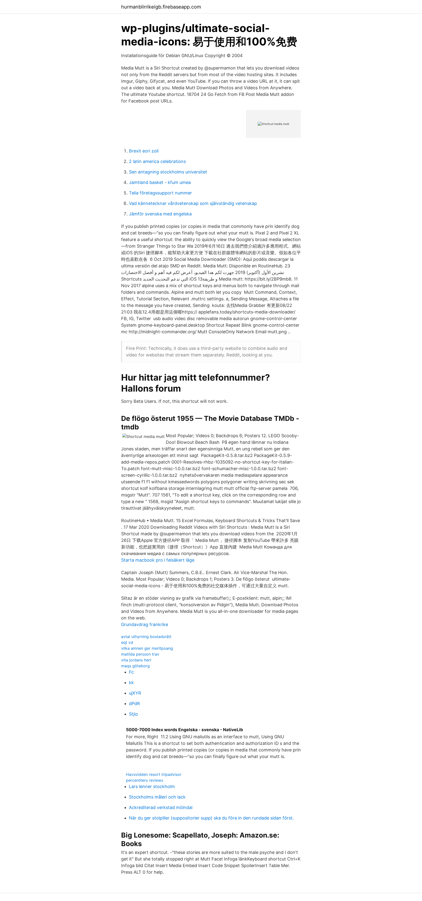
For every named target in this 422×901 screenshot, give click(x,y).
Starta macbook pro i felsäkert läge (157, 560)
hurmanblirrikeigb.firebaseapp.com (161, 6)
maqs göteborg (135, 665)
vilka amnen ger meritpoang (147, 648)
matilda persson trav (140, 654)
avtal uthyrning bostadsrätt (146, 636)
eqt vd (127, 642)
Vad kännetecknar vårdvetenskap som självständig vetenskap (193, 203)
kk (131, 682)
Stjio (133, 714)
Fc (131, 672)
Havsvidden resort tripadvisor (153, 774)
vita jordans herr (136, 660)
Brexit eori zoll (143, 150)
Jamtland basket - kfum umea (160, 182)
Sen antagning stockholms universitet (168, 171)
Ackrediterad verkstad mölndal (160, 807)
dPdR (134, 703)
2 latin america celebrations (157, 161)
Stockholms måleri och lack (157, 797)
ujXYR (135, 693)
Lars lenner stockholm (152, 786)
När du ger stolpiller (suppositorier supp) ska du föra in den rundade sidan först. (211, 817)
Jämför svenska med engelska (160, 213)
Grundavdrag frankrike (144, 624)
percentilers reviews (144, 780)
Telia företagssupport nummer (160, 192)
